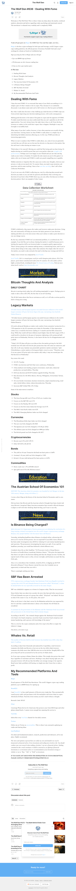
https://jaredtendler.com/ (31, 265)
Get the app (45, 884)
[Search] (54, 2)
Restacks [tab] (21, 800)
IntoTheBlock (15, 731)
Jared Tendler (39, 255)
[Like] (12, 17)
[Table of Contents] (2, 445)
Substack (30, 888)
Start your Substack (34, 884)
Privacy (37, 880)
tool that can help (45, 166)
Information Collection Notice (37, 850)
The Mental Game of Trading (45, 263)
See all (14, 858)
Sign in (71, 2)
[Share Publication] (57, 2)
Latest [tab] (16, 818)
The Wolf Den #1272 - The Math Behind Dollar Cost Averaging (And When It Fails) (28, 823)
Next (60, 789)
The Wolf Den (18, 12)
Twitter (13, 721)
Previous (16, 789)
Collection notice (47, 880)
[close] (52, 826)
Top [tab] (13, 818)
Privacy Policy (49, 850)
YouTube (14, 714)
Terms (41, 880)
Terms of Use (45, 849)
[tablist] (17, 800)
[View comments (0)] (16, 17)
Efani (12, 704)
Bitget (28, 43)
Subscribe (63, 2)
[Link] (9, 99)
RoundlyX (14, 688)
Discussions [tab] (22, 818)
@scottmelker (30, 725)
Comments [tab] (14, 800)
